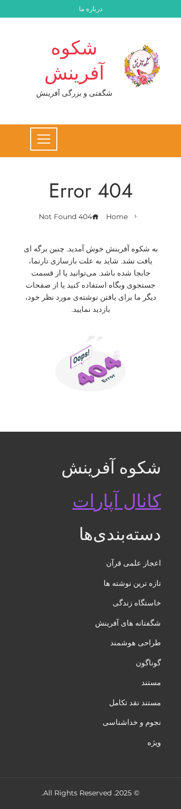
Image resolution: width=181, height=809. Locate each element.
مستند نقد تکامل (135, 702)
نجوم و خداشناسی (132, 722)
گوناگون (148, 662)
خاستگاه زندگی (137, 603)
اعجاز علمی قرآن (133, 563)
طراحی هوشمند (135, 642)
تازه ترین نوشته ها (132, 583)
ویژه (154, 742)
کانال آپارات (116, 501)
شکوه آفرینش (74, 60)
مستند (151, 682)
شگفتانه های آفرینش (128, 623)
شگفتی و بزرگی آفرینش (74, 93)
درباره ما (91, 9)
